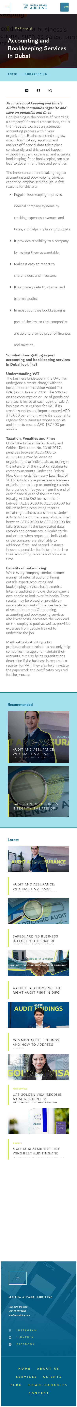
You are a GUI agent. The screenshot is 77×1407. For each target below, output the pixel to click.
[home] (35, 7)
